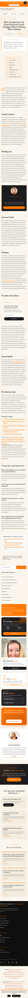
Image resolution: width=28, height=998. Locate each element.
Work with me (7, 757)
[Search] (21, 567)
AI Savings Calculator (4, 920)
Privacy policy (16, 995)
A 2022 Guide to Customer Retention (13, 542)
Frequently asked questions (15, 76)
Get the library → (7, 836)
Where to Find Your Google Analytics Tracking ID (13, 871)
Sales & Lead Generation (6, 597)
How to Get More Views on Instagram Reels (13, 987)
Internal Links (12, 65)
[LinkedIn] (16, 962)
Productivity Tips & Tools (6, 585)
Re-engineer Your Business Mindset (9, 582)
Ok (9, 995)
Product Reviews (5, 594)
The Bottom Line (12, 74)
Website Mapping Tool (14, 978)
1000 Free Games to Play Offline (18, 981)
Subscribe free (14, 779)
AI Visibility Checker (4, 923)
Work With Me (3, 918)
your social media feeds (18, 361)
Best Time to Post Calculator (17, 974)
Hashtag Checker (8, 976)
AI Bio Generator (7, 974)
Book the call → (8, 805)
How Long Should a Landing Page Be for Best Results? (13, 886)
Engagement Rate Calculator (9, 972)
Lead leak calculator (14, 702)
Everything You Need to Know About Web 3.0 (14, 419)
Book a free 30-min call (5, 952)
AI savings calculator (14, 699)
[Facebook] (1, 962)
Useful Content (12, 60)
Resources (2, 939)
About (22, 757)
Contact (2, 950)
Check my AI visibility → (14, 721)
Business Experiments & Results (8, 579)
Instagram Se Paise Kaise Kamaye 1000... (13, 985)
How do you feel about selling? (12, 544)
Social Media (11, 72)
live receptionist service (8, 281)
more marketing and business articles (12, 434)
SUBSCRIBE (14, 318)
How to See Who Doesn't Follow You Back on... (14, 983)
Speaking (2, 927)
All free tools (12, 969)
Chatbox (11, 67)
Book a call (14, 208)
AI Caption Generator (20, 972)
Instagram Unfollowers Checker (14, 971)
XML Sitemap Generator (18, 976)
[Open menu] (25, 2)
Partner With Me (3, 925)
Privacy (1, 965)
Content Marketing (5, 588)
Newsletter (16, 757)
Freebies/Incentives (13, 69)
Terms (5, 965)
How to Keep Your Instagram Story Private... (14, 988)
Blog (1, 935)
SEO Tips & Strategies (6, 600)
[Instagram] (12, 962)
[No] (25, 994)
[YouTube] (9, 962)
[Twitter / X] (5, 962)
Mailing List (11, 62)
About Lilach (2, 942)
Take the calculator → (8, 821)
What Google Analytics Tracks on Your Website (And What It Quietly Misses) (13, 855)
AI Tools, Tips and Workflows (7, 577)
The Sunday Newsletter (5, 937)
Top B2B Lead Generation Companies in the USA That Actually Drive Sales (13, 441)
